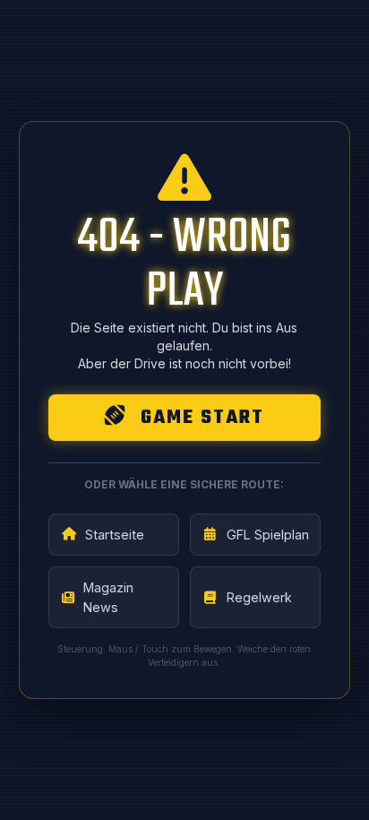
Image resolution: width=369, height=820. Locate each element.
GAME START (199, 417)
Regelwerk (259, 597)
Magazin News (108, 597)
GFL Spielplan (268, 534)
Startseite (114, 534)
